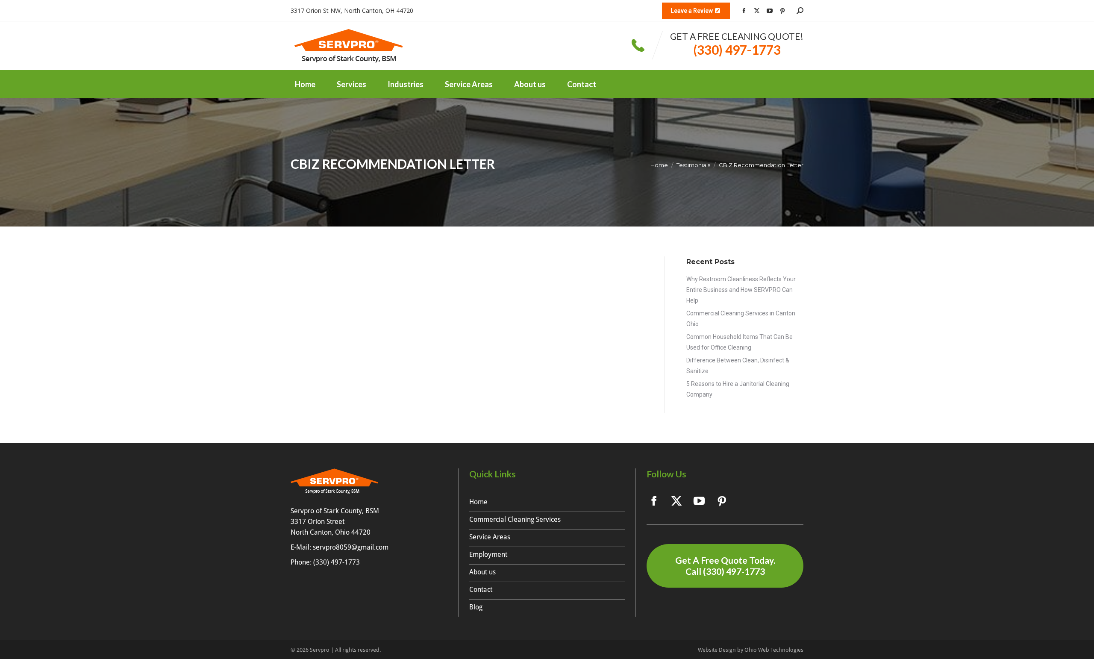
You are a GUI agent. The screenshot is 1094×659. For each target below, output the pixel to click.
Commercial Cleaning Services (515, 519)
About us (482, 572)
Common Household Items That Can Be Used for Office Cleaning (739, 342)
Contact (480, 589)
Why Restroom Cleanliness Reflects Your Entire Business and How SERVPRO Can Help (741, 290)
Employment (488, 554)
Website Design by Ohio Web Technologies (750, 650)
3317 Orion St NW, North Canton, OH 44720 (352, 10)
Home (478, 502)
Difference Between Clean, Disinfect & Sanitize (737, 365)
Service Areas (489, 537)
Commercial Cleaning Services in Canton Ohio (740, 318)
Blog (475, 607)
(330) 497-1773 (737, 49)
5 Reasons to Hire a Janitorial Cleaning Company (737, 389)
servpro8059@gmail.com (350, 547)
